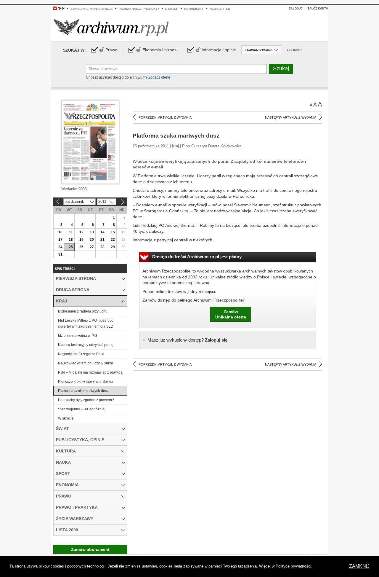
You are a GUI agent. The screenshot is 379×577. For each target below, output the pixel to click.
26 (81, 247)
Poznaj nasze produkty (139, 8)
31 (60, 254)
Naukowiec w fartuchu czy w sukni (85, 363)
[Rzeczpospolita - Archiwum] (111, 27)
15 (113, 232)
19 (81, 240)
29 (113, 247)
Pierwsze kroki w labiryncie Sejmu (85, 382)
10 (60, 232)
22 (113, 240)
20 (92, 240)
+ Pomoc (294, 50)
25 (71, 247)
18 (71, 240)
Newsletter (220, 8)
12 (81, 232)
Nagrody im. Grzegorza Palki (81, 354)
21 (102, 240)
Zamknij (359, 566)
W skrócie (66, 418)
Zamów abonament (90, 549)
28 (102, 247)
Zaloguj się (187, 339)
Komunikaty (194, 8)
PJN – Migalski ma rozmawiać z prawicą (90, 372)
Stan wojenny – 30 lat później (81, 409)
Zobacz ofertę (159, 77)
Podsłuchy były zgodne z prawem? (86, 400)
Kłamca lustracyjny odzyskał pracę (85, 345)
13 (92, 232)
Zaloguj (295, 8)
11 (71, 232)
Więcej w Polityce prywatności (285, 566)
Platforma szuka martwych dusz (83, 391)
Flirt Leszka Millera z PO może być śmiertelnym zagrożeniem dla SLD (85, 323)
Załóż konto (318, 8)
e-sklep (171, 8)
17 (60, 240)
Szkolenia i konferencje (91, 8)
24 (60, 247)
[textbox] (176, 69)
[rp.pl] (59, 8)
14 (102, 232)
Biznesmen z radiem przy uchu (82, 311)
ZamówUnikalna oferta (230, 314)
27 (92, 247)
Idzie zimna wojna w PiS (77, 336)
